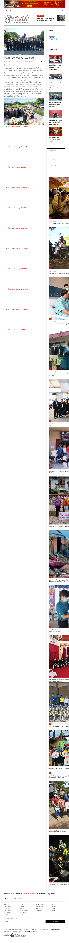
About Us (6, 904)
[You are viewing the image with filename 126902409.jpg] (26, 237)
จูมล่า (5, 931)
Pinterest (54, 910)
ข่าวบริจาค (19, 894)
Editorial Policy (8, 906)
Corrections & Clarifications (7, 909)
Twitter (54, 904)
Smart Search (23, 910)
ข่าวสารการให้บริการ (29, 894)
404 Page (22, 914)
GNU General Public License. (30, 931)
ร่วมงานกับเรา (21, 899)
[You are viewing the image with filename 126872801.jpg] (26, 217)
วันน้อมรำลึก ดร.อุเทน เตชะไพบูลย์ (19, 58)
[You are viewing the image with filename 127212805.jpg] (26, 258)
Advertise (6, 914)
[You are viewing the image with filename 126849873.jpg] (26, 197)
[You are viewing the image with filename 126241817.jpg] (26, 156)
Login (21, 904)
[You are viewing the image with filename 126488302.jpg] (26, 176)
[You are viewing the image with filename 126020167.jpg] (26, 136)
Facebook (54, 906)
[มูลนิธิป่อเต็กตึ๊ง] (16, 19)
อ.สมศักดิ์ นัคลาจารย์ (55, 929)
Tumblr (53, 908)
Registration (23, 906)
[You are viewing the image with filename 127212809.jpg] (26, 278)
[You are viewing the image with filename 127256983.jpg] (26, 319)
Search (22, 908)
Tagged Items (39, 908)
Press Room (7, 912)
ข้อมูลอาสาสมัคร (51, 894)
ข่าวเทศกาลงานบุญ (9, 894)
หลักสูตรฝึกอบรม (41, 894)
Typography (39, 910)
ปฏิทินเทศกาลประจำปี (10, 899)
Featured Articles (40, 904)
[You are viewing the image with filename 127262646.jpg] (26, 339)
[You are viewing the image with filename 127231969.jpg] (26, 298)
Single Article (39, 906)
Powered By (18, 935)
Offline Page (23, 912)
